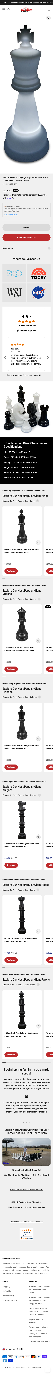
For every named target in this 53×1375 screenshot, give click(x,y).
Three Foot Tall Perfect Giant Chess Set (26, 1221)
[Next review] (48, 358)
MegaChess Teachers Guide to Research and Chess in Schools (38, 1311)
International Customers (39, 1341)
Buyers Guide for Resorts (36, 1321)
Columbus (17, 206)
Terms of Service (9, 1300)
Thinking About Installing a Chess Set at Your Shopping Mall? (40, 1300)
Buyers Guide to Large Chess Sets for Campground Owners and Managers (38, 1332)
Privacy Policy (8, 1295)
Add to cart (11, 571)
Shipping (6, 1286)
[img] (26, 321)
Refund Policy (8, 1291)
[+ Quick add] (38, 542)
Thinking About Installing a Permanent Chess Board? (40, 1289)
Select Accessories (25, 237)
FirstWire (37, 1367)
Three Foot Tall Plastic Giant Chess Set (26, 1189)
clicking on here (13, 1088)
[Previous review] (5, 358)
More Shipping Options (11, 214)
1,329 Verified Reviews (26, 325)
